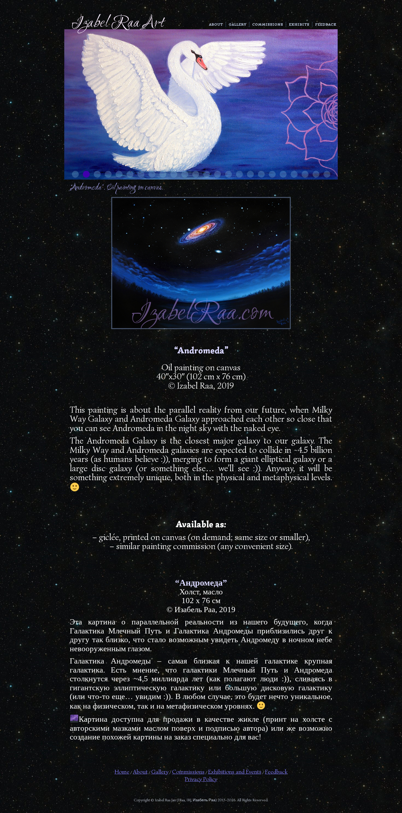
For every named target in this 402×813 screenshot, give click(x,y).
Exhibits (299, 24)
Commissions (267, 24)
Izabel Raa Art (117, 23)
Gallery (237, 24)
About (216, 24)
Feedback (325, 24)
